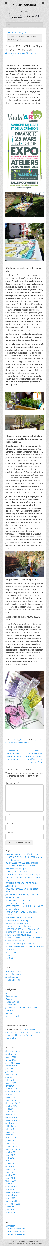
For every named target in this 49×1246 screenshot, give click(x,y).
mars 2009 (10, 1198)
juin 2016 (9, 1129)
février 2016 (10, 1137)
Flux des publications (15, 1228)
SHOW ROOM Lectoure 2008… (19, 935)
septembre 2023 (12, 1062)
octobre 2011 (11, 1175)
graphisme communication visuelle (21, 1007)
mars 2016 (10, 1134)
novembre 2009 (12, 1192)
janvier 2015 (11, 1146)
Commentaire (12, 783)
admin (22, 53)
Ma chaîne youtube (14, 974)
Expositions (24, 740)
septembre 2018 (12, 1091)
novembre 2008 (12, 1201)
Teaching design (12, 980)
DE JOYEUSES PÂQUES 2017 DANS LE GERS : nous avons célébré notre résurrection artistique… (21, 866)
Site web (9, 832)
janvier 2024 (11, 1060)
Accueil (12, 32)
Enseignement (12, 1001)
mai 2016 (9, 1132)
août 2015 (9, 1143)
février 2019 (10, 1083)
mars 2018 (10, 1097)
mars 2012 (10, 1169)
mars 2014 (10, 1155)
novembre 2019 (12, 1074)
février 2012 (10, 1172)
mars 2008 (10, 1212)
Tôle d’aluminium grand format (19, 943)
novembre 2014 (12, 1149)
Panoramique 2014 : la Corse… (19, 926)
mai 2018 (9, 1094)
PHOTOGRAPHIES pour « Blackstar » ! (22, 929)
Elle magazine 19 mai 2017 (17, 871)
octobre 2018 (11, 1088)
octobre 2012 (11, 1166)
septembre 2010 (12, 1186)
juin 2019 (9, 1080)
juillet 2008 (10, 1206)
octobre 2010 (11, 1183)
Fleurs (8, 955)
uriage (26, 742)
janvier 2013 (11, 1163)
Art (6, 993)
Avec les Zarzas (12, 977)
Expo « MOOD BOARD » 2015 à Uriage (22, 874)
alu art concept (24, 5)
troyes (20, 742)
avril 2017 (9, 1111)
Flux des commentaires (16, 1231)
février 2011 (10, 1181)
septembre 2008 (12, 1204)
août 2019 (9, 1077)
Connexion (10, 1225)
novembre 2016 (12, 1120)
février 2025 (10, 1057)
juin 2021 (9, 1068)
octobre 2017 (11, 1106)
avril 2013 (9, 1157)
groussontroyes (11, 742)
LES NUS (9, 958)
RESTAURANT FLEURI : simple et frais (22, 932)
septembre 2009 (12, 1195)
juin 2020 (9, 1071)
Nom (8, 814)
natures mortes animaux (16, 923)
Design (22, 32)
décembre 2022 (12, 1065)
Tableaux (9, 1013)
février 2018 (10, 1100)
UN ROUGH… (11, 952)
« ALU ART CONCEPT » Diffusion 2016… (23, 854)
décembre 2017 (12, 1103)
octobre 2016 (11, 1123)
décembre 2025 (12, 1051)
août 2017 (9, 1109)
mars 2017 (10, 1114)
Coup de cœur (11, 996)
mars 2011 (10, 1178)
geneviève (39, 740)
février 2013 (10, 1160)
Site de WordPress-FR (15, 1234)
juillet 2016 (10, 1126)
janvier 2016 (11, 1140)
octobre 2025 (11, 1054)
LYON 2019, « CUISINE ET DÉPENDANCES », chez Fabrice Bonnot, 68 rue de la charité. (24, 906)
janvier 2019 (11, 1085)
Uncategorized (12, 1016)
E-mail (9, 823)
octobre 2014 (11, 1152)
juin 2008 (9, 1209)
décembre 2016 (12, 1117)
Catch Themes (36, 1243)
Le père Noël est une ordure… (19, 900)
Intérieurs (9, 1010)
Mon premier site (13, 971)
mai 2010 (9, 1189)
